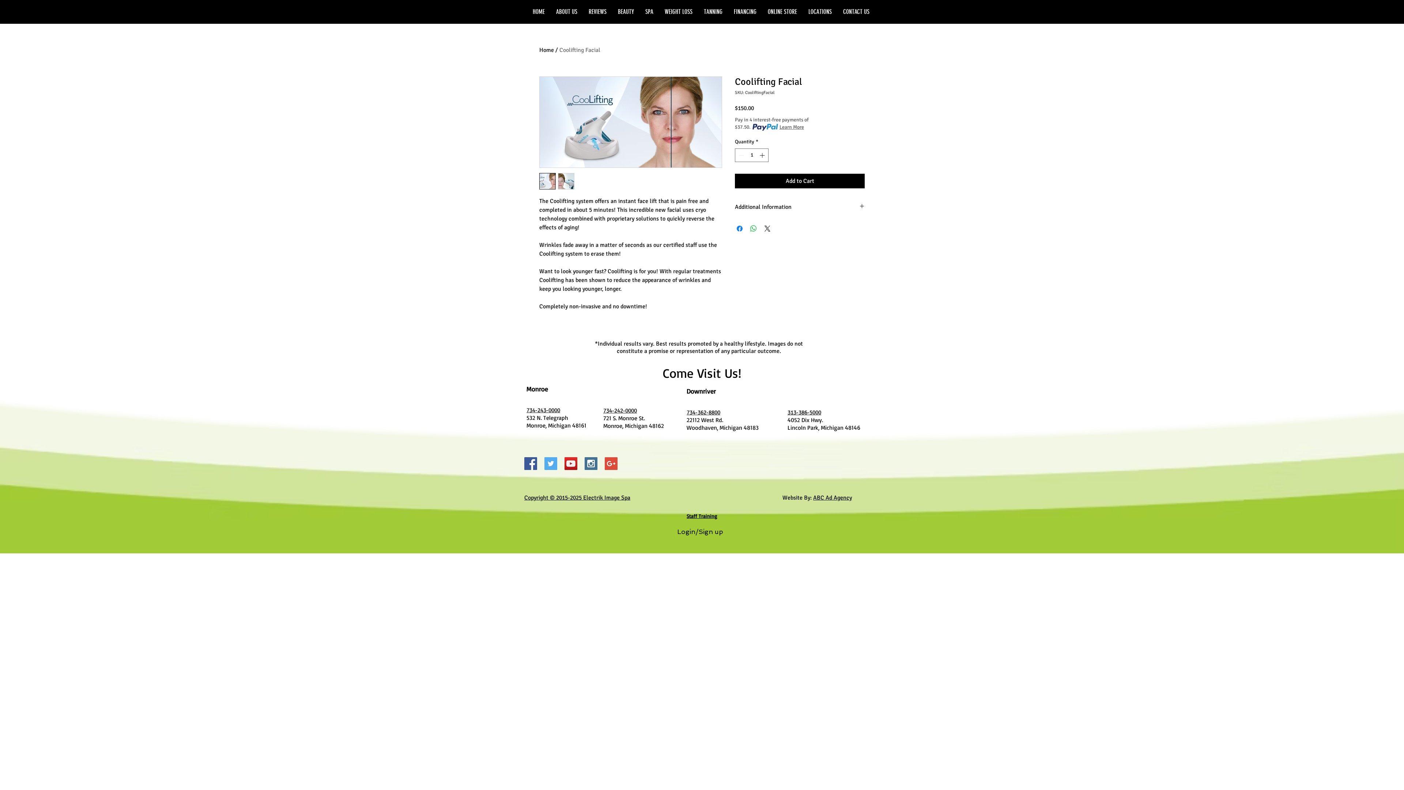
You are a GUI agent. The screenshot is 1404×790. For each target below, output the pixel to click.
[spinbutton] (751, 155)
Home (546, 50)
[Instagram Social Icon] (591, 463)
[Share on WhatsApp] (753, 228)
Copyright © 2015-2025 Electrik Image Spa (577, 497)
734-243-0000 (543, 410)
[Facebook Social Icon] (530, 463)
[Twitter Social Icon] (550, 463)
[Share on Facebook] (739, 228)
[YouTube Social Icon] (571, 463)
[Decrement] (740, 155)
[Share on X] (767, 228)
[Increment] (762, 155)
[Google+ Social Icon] (611, 463)
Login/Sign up (700, 531)
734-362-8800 (703, 412)
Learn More (792, 127)
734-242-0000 (620, 410)
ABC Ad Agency (832, 497)
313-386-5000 (804, 412)
